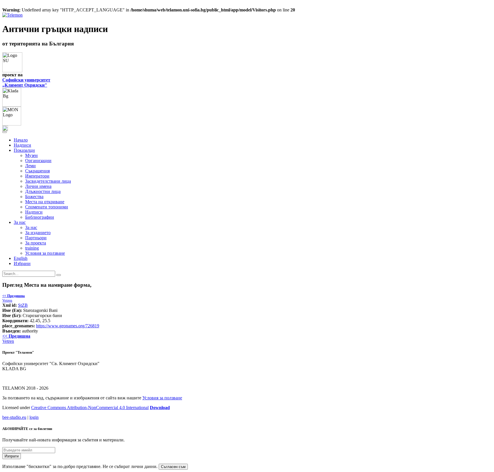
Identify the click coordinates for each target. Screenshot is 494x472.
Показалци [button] (24, 150)
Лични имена (38, 186)
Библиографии (39, 217)
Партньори (36, 237)
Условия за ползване (45, 253)
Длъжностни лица (43, 191)
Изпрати (12, 456)
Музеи (31, 155)
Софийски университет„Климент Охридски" (26, 82)
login (34, 417)
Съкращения (37, 170)
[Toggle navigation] (4, 132)
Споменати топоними (46, 206)
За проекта (35, 242)
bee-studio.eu (14, 417)
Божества (34, 196)
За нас (31, 227)
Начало (21, 140)
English (20, 258)
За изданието (38, 232)
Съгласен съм (173, 467)
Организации (38, 160)
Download (160, 407)
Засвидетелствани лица (48, 181)
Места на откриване (44, 201)
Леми (30, 165)
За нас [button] (20, 222)
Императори (37, 176)
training (32, 248)
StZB (23, 305)
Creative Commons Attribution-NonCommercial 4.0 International (90, 407)
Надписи (22, 145)
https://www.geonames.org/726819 (67, 325)
